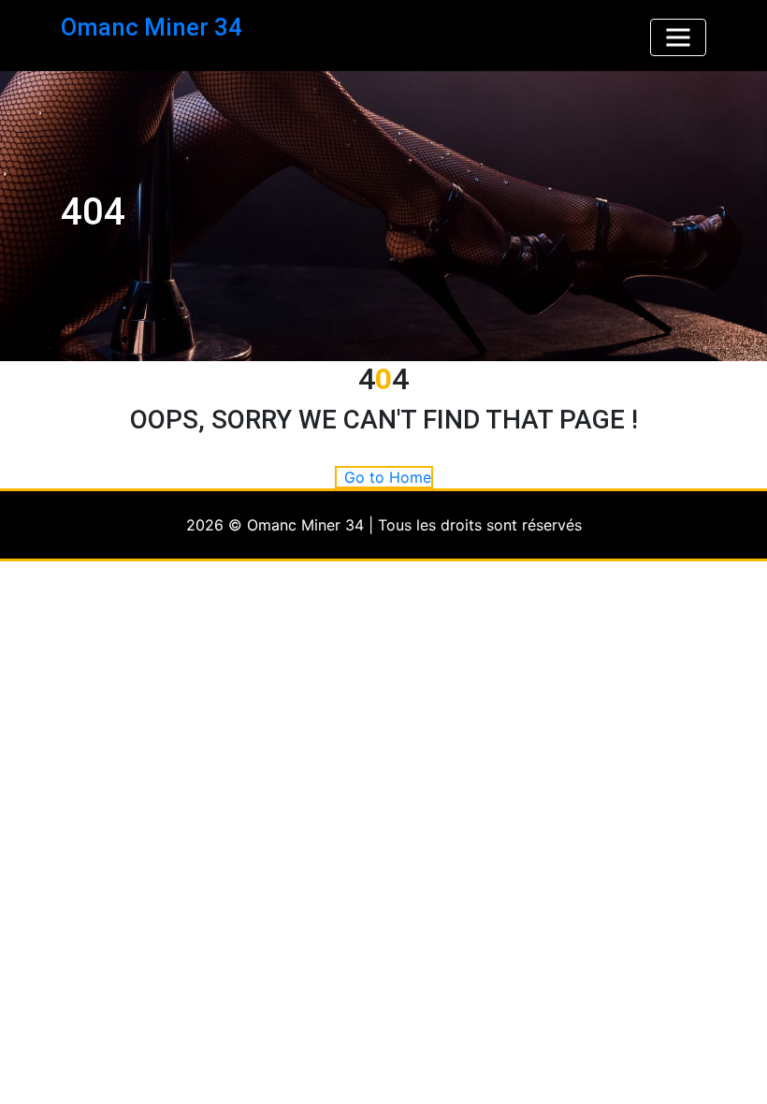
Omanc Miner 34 (151, 27)
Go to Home (387, 477)
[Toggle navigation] (678, 37)
